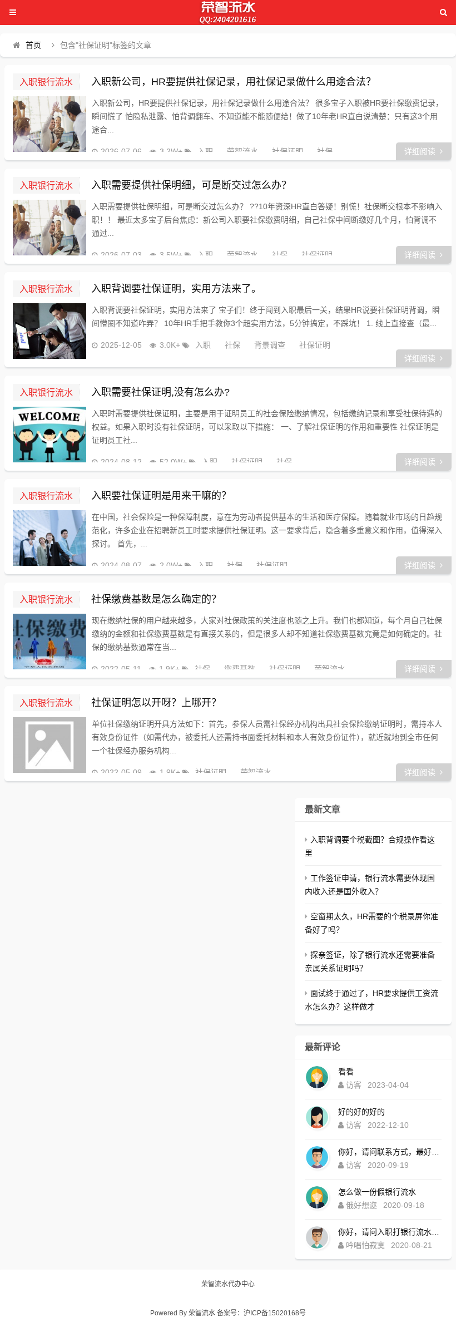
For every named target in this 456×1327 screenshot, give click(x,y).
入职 (205, 151)
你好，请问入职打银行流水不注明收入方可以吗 (390, 1231)
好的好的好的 (361, 1111)
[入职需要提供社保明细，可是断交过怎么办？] (49, 227)
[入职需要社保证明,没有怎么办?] (49, 434)
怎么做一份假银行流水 (377, 1191)
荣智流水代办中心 (228, 1284)
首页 (33, 45)
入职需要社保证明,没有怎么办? (160, 392)
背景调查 (269, 345)
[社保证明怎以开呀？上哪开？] (49, 745)
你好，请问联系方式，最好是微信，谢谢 (390, 1151)
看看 (346, 1071)
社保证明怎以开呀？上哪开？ (156, 702)
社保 (325, 151)
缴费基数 (239, 668)
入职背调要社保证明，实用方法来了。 (176, 288)
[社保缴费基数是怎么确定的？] (49, 641)
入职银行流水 (46, 82)
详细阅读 (419, 151)
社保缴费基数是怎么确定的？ (156, 599)
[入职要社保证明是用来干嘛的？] (49, 538)
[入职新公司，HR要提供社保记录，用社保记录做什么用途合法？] (49, 124)
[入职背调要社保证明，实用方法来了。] (49, 331)
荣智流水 (242, 151)
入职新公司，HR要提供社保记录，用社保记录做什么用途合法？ (233, 81)
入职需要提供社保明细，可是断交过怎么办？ (191, 185)
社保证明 (287, 151)
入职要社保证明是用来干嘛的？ (161, 495)
